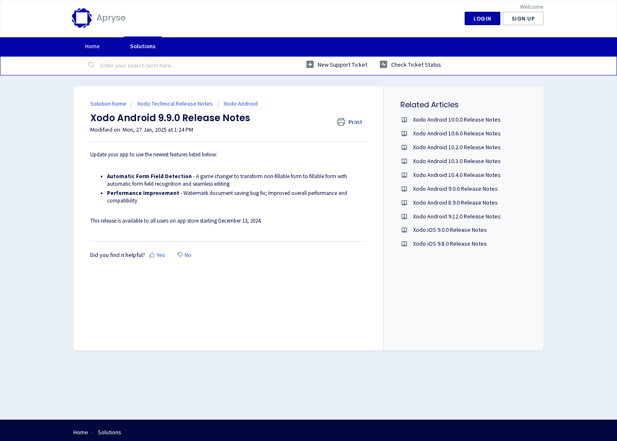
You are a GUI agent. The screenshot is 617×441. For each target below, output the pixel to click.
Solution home (109, 103)
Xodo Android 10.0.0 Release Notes (457, 119)
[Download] (293, 110)
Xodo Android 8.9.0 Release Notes (455, 202)
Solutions (143, 46)
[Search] (91, 65)
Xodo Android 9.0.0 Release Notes (455, 188)
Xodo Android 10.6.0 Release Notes (457, 133)
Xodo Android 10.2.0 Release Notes (457, 147)
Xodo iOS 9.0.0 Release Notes (450, 229)
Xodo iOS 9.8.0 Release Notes (450, 243)
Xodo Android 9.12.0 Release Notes (457, 216)
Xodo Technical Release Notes (175, 103)
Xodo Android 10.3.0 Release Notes (457, 161)
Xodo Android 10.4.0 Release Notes (457, 175)
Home (92, 46)
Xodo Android (241, 103)
